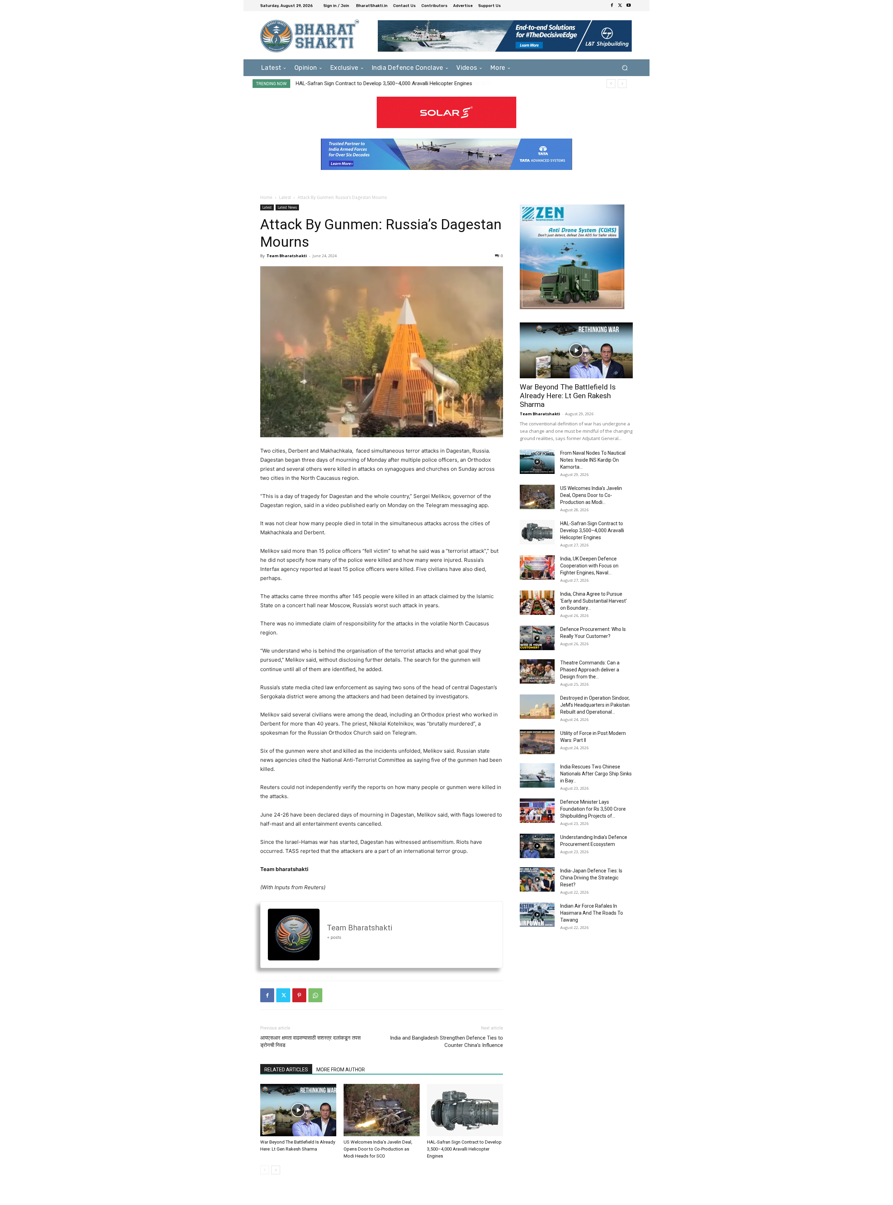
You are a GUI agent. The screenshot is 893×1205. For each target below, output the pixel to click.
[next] (622, 83)
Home (266, 197)
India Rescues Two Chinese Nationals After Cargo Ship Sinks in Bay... (596, 773)
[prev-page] (264, 1170)
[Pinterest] (299, 995)
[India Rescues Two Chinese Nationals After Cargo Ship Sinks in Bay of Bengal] (537, 775)
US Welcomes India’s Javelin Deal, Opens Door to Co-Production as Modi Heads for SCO (378, 1149)
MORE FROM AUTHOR (340, 1069)
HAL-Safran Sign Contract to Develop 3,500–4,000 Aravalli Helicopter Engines (383, 83)
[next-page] (275, 1170)
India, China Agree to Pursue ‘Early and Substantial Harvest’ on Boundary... (593, 601)
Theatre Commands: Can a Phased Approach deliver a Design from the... (590, 669)
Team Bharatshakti (287, 255)
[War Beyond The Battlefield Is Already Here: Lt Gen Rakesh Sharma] (298, 1110)
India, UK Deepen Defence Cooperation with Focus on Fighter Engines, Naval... (589, 565)
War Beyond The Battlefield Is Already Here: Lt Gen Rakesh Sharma (568, 396)
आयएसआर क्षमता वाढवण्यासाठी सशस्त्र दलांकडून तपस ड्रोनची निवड (310, 1041)
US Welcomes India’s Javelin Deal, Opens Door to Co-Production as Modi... (591, 495)
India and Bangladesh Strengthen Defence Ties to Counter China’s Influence (446, 1041)
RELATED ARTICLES (286, 1069)
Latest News (287, 207)
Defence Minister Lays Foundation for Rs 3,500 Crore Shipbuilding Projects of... (593, 809)
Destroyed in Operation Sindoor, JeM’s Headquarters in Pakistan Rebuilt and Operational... (595, 705)
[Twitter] (620, 5)
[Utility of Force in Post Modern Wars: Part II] (537, 742)
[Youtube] (628, 5)
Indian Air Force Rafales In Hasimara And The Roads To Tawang (591, 913)
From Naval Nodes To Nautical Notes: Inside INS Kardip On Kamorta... (592, 460)
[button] (624, 67)
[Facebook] (612, 5)
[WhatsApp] (315, 995)
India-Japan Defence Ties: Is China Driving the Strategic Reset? (591, 877)
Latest (285, 197)
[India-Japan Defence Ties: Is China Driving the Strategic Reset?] (537, 879)
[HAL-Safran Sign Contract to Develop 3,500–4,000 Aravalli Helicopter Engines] (465, 1110)
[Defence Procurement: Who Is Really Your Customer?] (537, 638)
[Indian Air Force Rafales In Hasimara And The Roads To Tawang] (537, 914)
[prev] (611, 83)
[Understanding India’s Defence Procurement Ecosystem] (537, 846)
